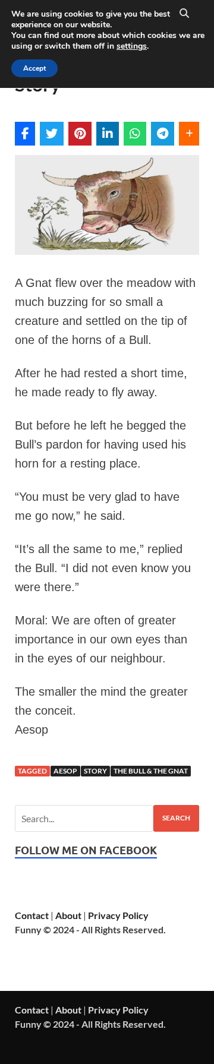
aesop (65, 770)
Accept (34, 68)
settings (132, 46)
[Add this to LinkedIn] (107, 134)
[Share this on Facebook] (25, 134)
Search (176, 817)
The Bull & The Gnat (151, 770)
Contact (32, 915)
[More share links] (189, 134)
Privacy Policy (118, 915)
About (68, 915)
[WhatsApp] (135, 134)
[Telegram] (162, 134)
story (95, 770)
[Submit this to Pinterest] (80, 134)
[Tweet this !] (52, 134)
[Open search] (184, 13)
